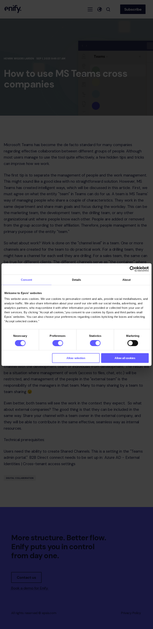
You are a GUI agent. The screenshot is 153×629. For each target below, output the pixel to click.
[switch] (57, 343)
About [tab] (126, 279)
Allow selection (75, 358)
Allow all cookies (125, 358)
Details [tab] (76, 279)
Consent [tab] (26, 279)
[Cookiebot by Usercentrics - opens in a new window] (132, 269)
